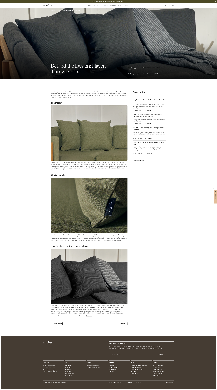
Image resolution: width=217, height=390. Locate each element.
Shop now (89, 316)
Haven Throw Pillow (66, 92)
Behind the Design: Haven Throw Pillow (71, 10)
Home (52, 10)
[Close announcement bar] (215, 2)
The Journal (58, 10)
